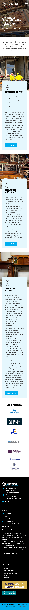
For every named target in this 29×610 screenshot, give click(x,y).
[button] (26, 4)
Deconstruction (14, 92)
